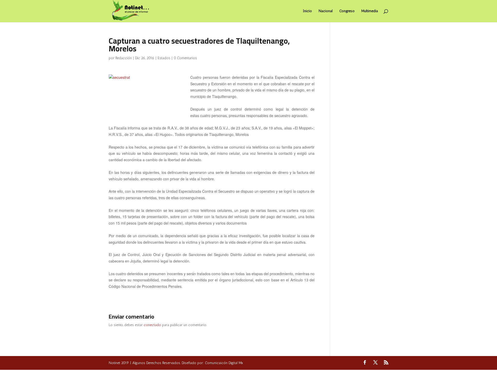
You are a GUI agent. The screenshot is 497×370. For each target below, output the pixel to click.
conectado (152, 325)
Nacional (326, 11)
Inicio (307, 11)
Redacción (123, 58)
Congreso (347, 11)
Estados (164, 58)
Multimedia (369, 11)
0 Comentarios (185, 58)
